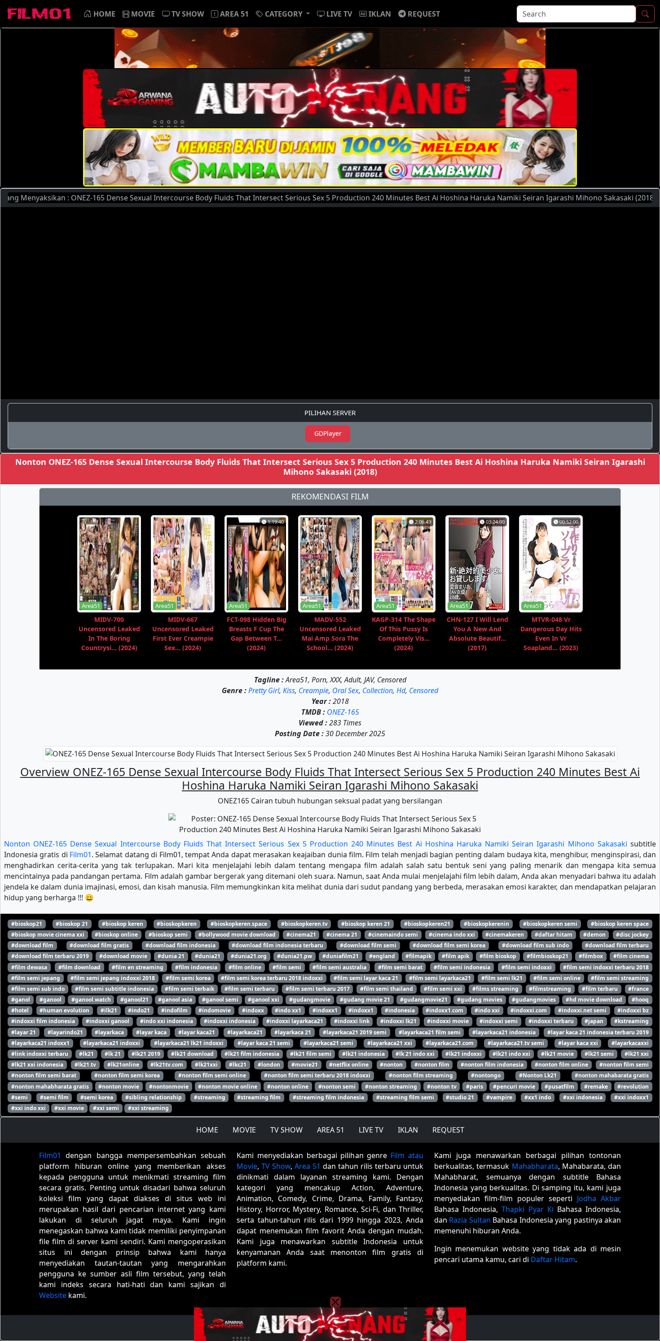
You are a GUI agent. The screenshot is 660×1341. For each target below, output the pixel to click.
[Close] (335, 73)
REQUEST (448, 1130)
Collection (377, 690)
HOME (207, 1130)
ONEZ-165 (343, 712)
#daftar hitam (553, 934)
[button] (282, 14)
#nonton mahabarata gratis (612, 1075)
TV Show (275, 1166)
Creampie (314, 690)
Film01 (81, 854)
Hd (400, 690)
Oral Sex (345, 690)
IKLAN (408, 1130)
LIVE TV (371, 1130)
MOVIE (244, 1130)
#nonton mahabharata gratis (50, 1086)
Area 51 (308, 1166)
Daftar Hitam (553, 1259)
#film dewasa (29, 967)
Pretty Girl (263, 690)
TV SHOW (286, 1130)
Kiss (289, 690)
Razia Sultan (469, 1220)
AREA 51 (330, 1130)
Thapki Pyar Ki (527, 1209)
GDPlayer (328, 433)
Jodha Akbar (599, 1198)
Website (52, 1295)
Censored (423, 690)
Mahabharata (535, 1166)
